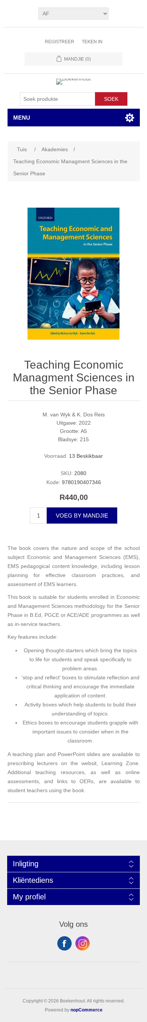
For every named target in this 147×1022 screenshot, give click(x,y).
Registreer (59, 41)
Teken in (92, 41)
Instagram (82, 943)
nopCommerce (86, 1010)
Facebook (64, 943)
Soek (111, 99)
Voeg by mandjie (82, 515)
